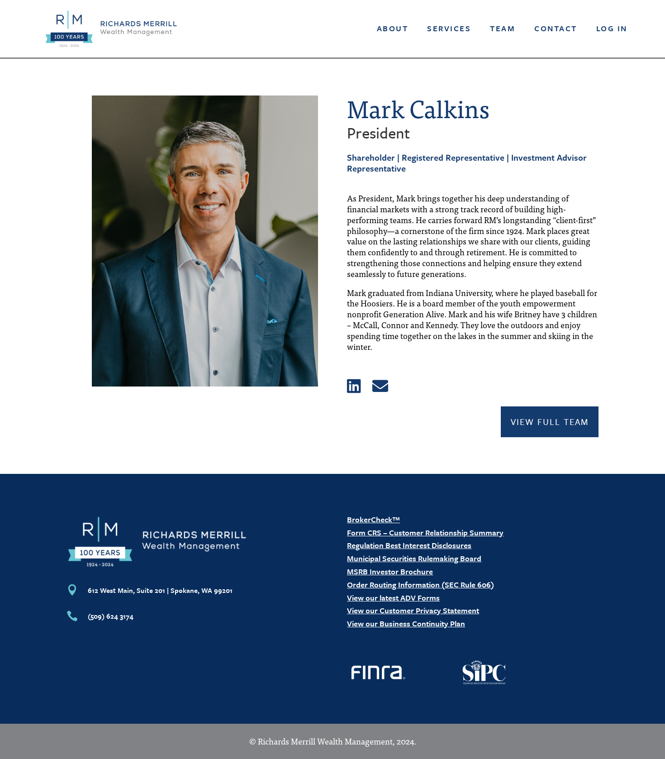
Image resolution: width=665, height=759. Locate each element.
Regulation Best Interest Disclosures (409, 545)
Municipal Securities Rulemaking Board (414, 558)
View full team (550, 421)
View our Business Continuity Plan (406, 623)
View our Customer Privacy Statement (413, 610)
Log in (611, 28)
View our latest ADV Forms (393, 597)
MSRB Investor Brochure (390, 571)
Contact (555, 28)
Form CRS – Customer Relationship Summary (425, 532)
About (392, 28)
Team (502, 28)
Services (449, 28)
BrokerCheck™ (373, 519)
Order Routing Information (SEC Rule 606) (420, 584)
